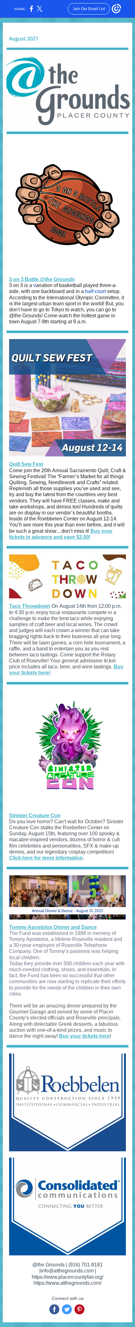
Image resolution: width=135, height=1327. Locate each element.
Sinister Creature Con (35, 815)
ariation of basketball (59, 285)
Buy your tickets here (84, 1036)
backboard (53, 291)
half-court (95, 291)
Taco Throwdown (29, 606)
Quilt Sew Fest (26, 464)
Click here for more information (46, 857)
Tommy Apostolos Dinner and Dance (53, 927)
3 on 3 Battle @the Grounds (42, 279)
